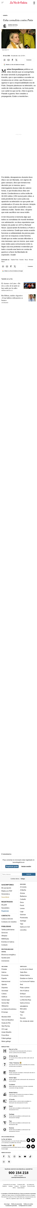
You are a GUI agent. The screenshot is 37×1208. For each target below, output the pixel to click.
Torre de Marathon (8, 1020)
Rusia (26, 259)
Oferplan (4, 935)
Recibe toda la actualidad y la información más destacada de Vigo (19, 1122)
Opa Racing (6, 1026)
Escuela (23, 1018)
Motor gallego (6, 1041)
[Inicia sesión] (33, 2)
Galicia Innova (25, 1003)
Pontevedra (24, 917)
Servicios (4, 932)
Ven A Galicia (24, 990)
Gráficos (4, 997)
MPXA (14, 1187)
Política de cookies (28, 1204)
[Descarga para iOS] (28, 1140)
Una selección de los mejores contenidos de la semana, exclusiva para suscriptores (22, 1064)
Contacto (4, 945)
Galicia (4, 972)
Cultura (4, 993)
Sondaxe (11, 1186)
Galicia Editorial (20, 1187)
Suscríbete (5, 897)
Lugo (21, 911)
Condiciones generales (11, 1205)
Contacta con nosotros (9, 922)
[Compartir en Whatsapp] (4, 60)
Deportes (5, 987)
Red (21, 984)
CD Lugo (5, 1029)
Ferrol (22, 905)
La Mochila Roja (25, 1000)
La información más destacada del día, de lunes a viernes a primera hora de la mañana (20, 1051)
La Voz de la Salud (26, 969)
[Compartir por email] (8, 60)
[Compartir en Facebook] (12, 60)
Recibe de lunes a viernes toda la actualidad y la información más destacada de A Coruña (20, 1101)
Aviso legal (6, 1204)
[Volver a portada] (18, 3)
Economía (5, 975)
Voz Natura (23, 1186)
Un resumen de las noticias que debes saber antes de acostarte (21, 1057)
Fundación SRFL (21, 1184)
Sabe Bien (23, 972)
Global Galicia (25, 975)
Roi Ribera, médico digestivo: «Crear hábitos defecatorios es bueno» (12, 297)
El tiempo (5, 1012)
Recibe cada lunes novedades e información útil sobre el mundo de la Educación (22, 1072)
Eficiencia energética (8, 954)
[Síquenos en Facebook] (4, 1156)
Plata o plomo (24, 987)
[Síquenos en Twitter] (9, 1156)
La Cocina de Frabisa (27, 981)
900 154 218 (18, 1173)
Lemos (22, 908)
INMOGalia (5, 939)
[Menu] (3, 3)
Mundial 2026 (6, 1017)
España (4, 978)
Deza (22, 902)
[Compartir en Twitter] (16, 60)
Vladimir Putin (14, 259)
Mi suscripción (6, 888)
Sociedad (5, 990)
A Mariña (23, 890)
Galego (23, 878)
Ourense (23, 914)
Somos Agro (6, 1000)
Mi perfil (4, 905)
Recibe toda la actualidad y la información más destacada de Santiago (19, 1116)
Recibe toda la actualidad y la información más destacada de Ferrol (19, 1108)
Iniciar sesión (26, 866)
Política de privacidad (16, 1204)
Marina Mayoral (13, 25)
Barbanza (23, 896)
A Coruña (23, 887)
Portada (4, 969)
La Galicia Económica (9, 1009)
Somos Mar (5, 1003)
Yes (21, 1015)
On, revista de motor (26, 1021)
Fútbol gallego (6, 1038)
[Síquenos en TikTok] (30, 1156)
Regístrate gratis (12, 866)
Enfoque (23, 993)
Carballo (23, 899)
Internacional (6, 981)
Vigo (21, 924)
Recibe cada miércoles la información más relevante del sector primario (22, 1079)
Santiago (23, 921)
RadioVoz (4, 1186)
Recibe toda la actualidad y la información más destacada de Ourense (19, 1129)
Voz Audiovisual (30, 1184)
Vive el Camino (25, 997)
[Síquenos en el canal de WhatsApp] (4, 1161)
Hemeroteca (5, 894)
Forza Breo (5, 1035)
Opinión (4, 984)
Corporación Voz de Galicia (9, 1184)
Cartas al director (7, 919)
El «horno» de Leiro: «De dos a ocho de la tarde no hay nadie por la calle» (10, 285)
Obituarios (5, 1006)
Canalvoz (16, 1186)
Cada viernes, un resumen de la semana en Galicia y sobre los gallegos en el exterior (21, 1094)
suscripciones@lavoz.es (18, 1177)
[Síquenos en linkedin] (19, 1156)
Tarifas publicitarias (7, 929)
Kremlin (21, 259)
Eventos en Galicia (7, 942)
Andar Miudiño (6, 1032)
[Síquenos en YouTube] (25, 1156)
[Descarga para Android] (33, 1140)
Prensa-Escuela (31, 1186)
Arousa (22, 893)
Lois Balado (4, 302)
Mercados (23, 1009)
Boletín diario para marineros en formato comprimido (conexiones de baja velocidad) (21, 1086)
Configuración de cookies (25, 1205)
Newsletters (5, 908)
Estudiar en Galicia (26, 978)
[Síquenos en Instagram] (14, 1156)
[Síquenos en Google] (9, 1161)
